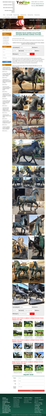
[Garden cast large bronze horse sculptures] (28, 355)
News (7, 30)
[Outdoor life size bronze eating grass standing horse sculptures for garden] (28, 324)
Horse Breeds (16, 405)
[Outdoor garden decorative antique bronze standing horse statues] (17, 324)
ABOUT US (37, 1)
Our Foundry (9, 14)
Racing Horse (37, 14)
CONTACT (42, 1)
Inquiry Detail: (14, 387)
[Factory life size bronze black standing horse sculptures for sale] (39, 324)
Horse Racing (5, 42)
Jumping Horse (6, 40)
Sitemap (43, 414)
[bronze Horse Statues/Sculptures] (23, 3)
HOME (32, 1)
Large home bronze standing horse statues (28, 337)
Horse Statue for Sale (13, 30)
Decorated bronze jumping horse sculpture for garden (28, 350)
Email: (15, 380)
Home (4, 14)
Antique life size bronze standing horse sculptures (39, 372)
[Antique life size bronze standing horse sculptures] (39, 368)
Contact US (20, 17)
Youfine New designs (28, 399)
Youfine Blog (26, 401)
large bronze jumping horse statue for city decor (39, 350)
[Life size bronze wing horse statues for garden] (17, 346)
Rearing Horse (30, 14)
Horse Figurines (6, 43)
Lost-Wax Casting (6, 17)
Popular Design (16, 14)
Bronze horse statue (28, 402)
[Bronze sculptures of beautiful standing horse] (17, 333)
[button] (11, 15)
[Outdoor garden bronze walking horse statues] (39, 333)
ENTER (31, 390)
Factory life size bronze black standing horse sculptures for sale (39, 329)
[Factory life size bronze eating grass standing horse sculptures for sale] (17, 368)
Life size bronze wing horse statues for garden (18, 350)
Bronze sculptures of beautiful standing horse (18, 338)
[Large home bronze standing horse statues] (28, 333)
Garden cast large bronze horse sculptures (28, 360)
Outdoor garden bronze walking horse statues (39, 338)
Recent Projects (14, 17)
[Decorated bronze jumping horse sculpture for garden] (28, 346)
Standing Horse (23, 14)
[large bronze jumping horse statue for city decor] (39, 346)
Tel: (15, 383)
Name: (15, 377)
